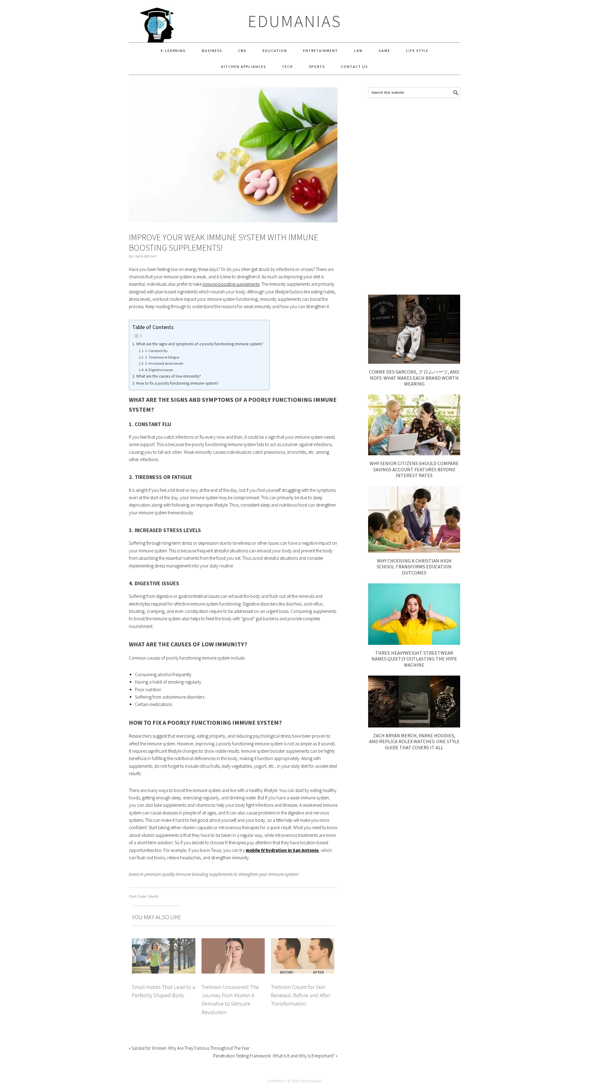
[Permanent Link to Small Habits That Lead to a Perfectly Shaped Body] (163, 942)
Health (153, 897)
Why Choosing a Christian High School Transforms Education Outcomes (414, 566)
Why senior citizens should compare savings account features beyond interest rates (414, 469)
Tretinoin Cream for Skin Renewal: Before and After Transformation (300, 995)
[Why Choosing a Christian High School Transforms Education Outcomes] (414, 551)
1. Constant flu (156, 350)
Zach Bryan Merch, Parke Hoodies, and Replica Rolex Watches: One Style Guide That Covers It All (414, 741)
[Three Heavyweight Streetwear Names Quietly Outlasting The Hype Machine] (414, 643)
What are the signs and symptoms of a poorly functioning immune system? (199, 344)
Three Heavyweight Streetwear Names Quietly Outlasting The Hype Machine (414, 659)
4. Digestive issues (159, 369)
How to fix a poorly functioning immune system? (177, 383)
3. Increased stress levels (164, 363)
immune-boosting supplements (231, 284)
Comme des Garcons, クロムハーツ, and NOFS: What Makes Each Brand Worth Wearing (414, 377)
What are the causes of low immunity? (168, 376)
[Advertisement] (414, 196)
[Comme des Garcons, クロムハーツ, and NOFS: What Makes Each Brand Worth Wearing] (414, 362)
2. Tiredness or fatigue (162, 357)
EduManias (294, 21)
